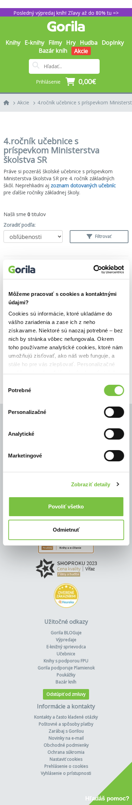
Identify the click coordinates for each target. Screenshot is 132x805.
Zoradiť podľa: (20, 224)
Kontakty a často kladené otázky (66, 717)
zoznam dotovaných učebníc (83, 185)
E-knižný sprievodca (66, 647)
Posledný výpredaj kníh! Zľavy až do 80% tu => (66, 12)
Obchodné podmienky (66, 745)
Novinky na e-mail (66, 738)
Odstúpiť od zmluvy (66, 694)
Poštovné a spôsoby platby (66, 724)
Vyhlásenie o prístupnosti (66, 773)
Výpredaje (66, 640)
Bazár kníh (53, 50)
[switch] (114, 412)
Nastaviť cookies (66, 759)
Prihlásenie (48, 81)
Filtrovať (102, 236)
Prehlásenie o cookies (66, 766)
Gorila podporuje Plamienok (66, 668)
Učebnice (66, 654)
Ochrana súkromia (66, 752)
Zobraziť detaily (91, 484)
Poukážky (66, 675)
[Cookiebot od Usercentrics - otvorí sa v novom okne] (94, 269)
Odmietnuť (66, 530)
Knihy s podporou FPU (66, 661)
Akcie (81, 51)
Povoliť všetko (66, 506)
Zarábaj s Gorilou (66, 731)
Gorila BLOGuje (66, 633)
